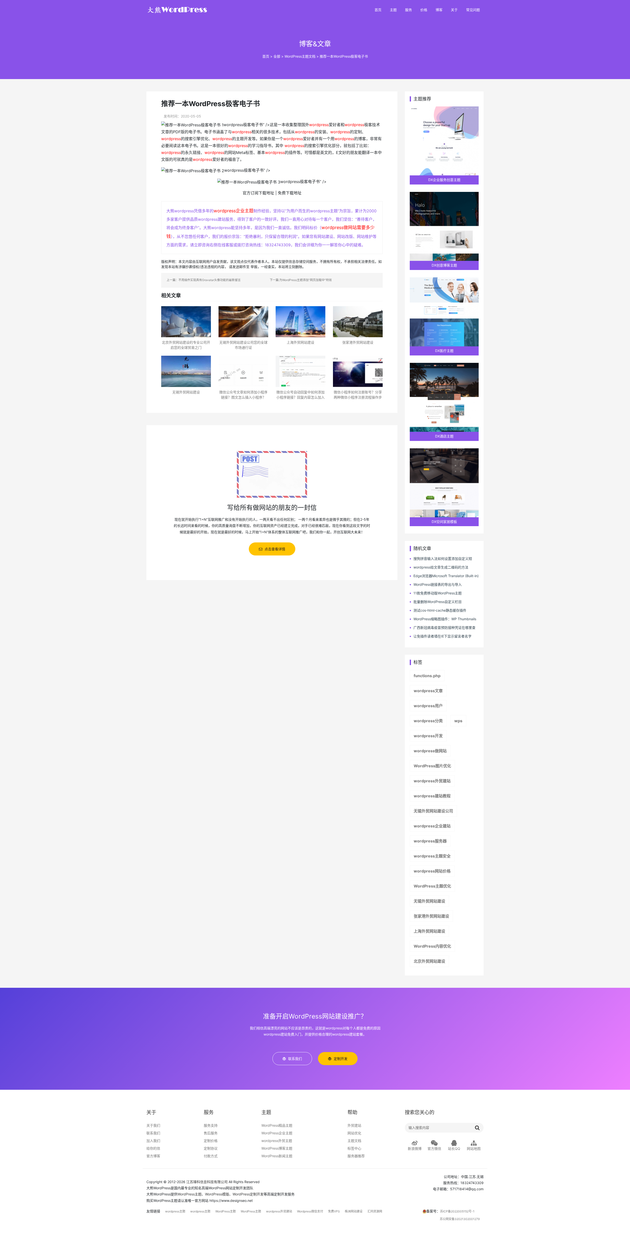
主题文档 (354, 1141)
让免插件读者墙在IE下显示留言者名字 (442, 636)
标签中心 (354, 1148)
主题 (393, 10)
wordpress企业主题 (233, 210)
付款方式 (211, 1156)
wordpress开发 (428, 735)
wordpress (319, 124)
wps (458, 720)
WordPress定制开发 (248, 1194)
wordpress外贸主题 (276, 1141)
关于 (454, 10)
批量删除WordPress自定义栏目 (437, 602)
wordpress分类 (428, 720)
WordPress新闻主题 (276, 1156)
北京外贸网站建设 (429, 961)
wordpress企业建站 (432, 825)
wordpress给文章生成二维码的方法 (440, 567)
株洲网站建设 (353, 1211)
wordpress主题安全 (432, 856)
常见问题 (473, 10)
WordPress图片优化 (432, 765)
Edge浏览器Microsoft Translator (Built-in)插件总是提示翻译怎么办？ (444, 576)
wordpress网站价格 (432, 871)
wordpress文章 (428, 690)
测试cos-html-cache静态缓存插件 (439, 610)
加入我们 (153, 1141)
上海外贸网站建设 (429, 931)
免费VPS (334, 1211)
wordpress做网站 (430, 750)
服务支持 (211, 1125)
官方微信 (434, 1148)
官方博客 (153, 1156)
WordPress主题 (189, 1194)
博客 (439, 10)
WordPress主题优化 (432, 886)
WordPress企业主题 (276, 1133)
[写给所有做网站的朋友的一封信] (272, 474)
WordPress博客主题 (276, 1148)
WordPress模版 (217, 1194)
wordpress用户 (428, 705)
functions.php (427, 675)
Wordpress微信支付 (310, 1211)
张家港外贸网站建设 (431, 916)
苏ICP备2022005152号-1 (457, 1211)
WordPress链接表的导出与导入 (437, 584)
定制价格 (211, 1141)
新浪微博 (415, 1148)
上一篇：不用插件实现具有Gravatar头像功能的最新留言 (204, 280)
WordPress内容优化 (432, 946)
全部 (276, 56)
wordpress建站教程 (432, 795)
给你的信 (153, 1148)
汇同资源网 (374, 1211)
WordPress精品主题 (276, 1125)
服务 (408, 10)
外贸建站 (354, 1125)
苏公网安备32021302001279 (460, 1219)
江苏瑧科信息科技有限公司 (207, 1182)
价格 (423, 10)
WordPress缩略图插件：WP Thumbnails (444, 619)
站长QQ (454, 1148)
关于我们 (153, 1125)
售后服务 (211, 1133)
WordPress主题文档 (299, 56)
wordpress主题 (175, 1211)
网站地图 (474, 1148)
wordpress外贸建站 (432, 780)
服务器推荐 (356, 1156)
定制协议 (211, 1148)
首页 (378, 10)
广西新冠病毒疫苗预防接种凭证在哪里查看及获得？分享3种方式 (442, 627)
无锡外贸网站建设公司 (433, 810)
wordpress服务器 (430, 841)
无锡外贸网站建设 (429, 901)
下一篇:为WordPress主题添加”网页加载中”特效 (301, 280)
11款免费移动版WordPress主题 (437, 593)
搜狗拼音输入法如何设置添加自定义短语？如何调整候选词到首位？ (441, 558)
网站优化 (354, 1133)
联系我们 (153, 1133)
